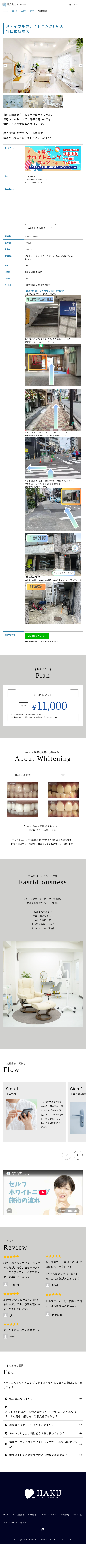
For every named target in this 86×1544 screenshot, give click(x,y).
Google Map (36, 227)
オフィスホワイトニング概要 (14, 1522)
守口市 (32, 11)
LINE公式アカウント (38, 636)
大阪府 (23, 11)
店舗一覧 (14, 11)
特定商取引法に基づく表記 (71, 1514)
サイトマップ (8, 1514)
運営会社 (20, 1514)
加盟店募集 (32, 1514)
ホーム (5, 11)
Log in (75, 4)
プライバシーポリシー (48, 1514)
